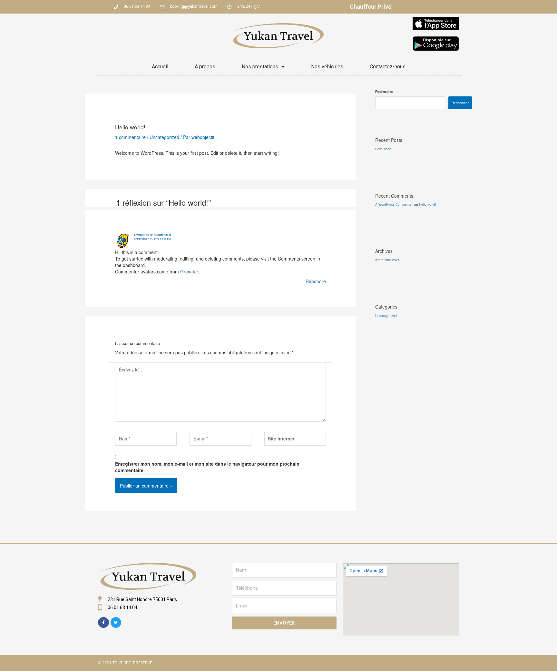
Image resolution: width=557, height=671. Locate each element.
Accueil (160, 67)
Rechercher (384, 91)
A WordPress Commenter (152, 235)
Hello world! (383, 149)
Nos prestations (260, 67)
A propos (205, 67)
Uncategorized (164, 137)
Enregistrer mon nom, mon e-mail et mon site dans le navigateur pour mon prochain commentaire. (207, 466)
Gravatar (189, 271)
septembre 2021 (387, 260)
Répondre (316, 281)
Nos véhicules (327, 67)
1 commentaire (130, 137)
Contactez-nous (388, 67)
